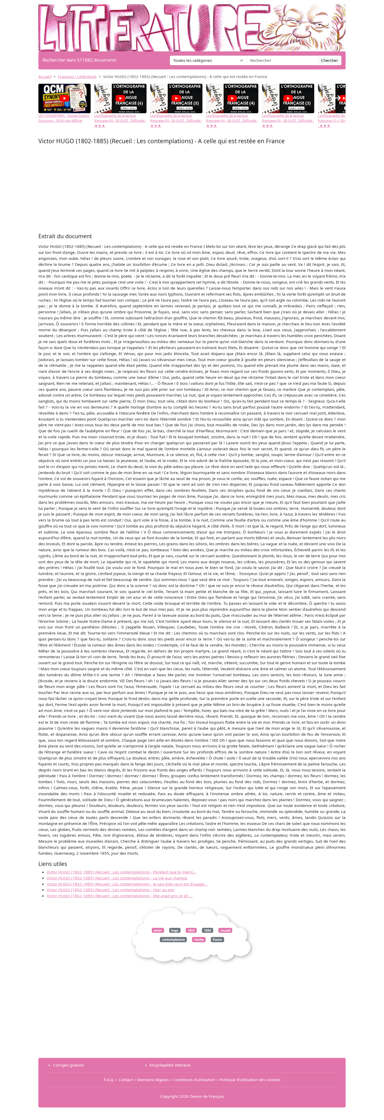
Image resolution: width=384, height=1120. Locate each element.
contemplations (173, 940)
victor (158, 930)
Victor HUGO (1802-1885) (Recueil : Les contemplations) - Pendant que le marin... (121, 872)
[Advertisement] (192, 189)
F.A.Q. (109, 1079)
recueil (225, 930)
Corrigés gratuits (68, 1065)
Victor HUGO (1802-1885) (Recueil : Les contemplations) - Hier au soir (110, 889)
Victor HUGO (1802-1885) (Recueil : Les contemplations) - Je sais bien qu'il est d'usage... (127, 884)
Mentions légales (153, 1079)
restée (199, 940)
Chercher (329, 60)
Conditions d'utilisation (194, 1079)
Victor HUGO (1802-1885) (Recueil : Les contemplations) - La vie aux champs (117, 878)
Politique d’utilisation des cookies (249, 1079)
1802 (191, 930)
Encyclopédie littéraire (170, 1065)
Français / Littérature (77, 76)
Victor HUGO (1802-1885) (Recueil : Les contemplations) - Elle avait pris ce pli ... (120, 895)
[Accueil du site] (192, 25)
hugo (174, 930)
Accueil (44, 76)
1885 (207, 930)
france (217, 940)
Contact (126, 1079)
